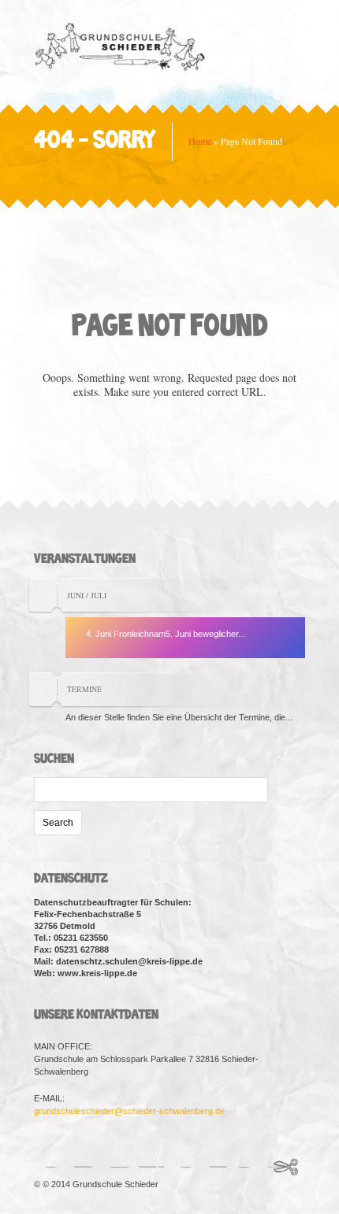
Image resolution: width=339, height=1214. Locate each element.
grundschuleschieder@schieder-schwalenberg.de (129, 1111)
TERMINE (84, 688)
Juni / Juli (86, 595)
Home (199, 141)
